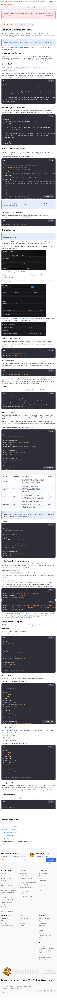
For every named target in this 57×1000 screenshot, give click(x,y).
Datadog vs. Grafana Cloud (46, 946)
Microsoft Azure (43, 883)
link (44, 791)
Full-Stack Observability (26, 875)
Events (22, 925)
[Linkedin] (45, 991)
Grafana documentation (15, 21)
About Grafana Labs (44, 918)
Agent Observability (6, 883)
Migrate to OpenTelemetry (27, 896)
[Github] (48, 991)
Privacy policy (48, 863)
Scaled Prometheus (25, 884)
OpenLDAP (27, 60)
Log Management (24, 893)
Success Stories (43, 928)
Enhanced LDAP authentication (12, 42)
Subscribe (51, 860)
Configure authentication (41, 21)
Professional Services (45, 935)
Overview (3, 873)
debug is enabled (27, 617)
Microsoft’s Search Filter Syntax (35, 613)
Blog (21, 920)
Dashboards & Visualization (8, 890)
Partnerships (42, 923)
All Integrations (43, 873)
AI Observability (24, 873)
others (48, 60)
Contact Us (42, 930)
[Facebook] (38, 991)
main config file (47, 67)
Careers (41, 920)
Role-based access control (14, 47)
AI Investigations (5, 906)
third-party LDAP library (17, 56)
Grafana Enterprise (46, 42)
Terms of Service (16, 1)
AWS (40, 878)
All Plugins (42, 875)
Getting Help (42, 932)
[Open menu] (54, 4)
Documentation (4, 21)
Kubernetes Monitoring (7, 887)
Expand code (49, 196)
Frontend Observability (7, 895)
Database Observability (7, 892)
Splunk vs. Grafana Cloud (46, 959)
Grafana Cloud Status (7, 911)
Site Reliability (24, 891)
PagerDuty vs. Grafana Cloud (46, 957)
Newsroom (42, 925)
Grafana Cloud (33, 42)
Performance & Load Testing (8, 899)
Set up (23, 21)
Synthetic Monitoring (6, 897)
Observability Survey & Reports (28, 928)
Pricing (3, 875)
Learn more (51, 1)
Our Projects (4, 918)
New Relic (41, 890)
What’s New (4, 908)
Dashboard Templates (7, 925)
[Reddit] (55, 991)
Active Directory (36, 60)
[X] (41, 991)
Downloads (4, 923)
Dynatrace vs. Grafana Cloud (46, 948)
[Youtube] (51, 991)
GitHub (3, 920)
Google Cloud (42, 880)
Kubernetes (42, 885)
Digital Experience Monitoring (28, 882)
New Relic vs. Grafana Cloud (46, 955)
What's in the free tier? (7, 878)
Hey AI (41, 937)
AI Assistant (4, 880)
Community (23, 923)
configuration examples (24, 154)
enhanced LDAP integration (27, 318)
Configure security (31, 21)
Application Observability (7, 885)
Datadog (41, 887)
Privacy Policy (25, 1)
